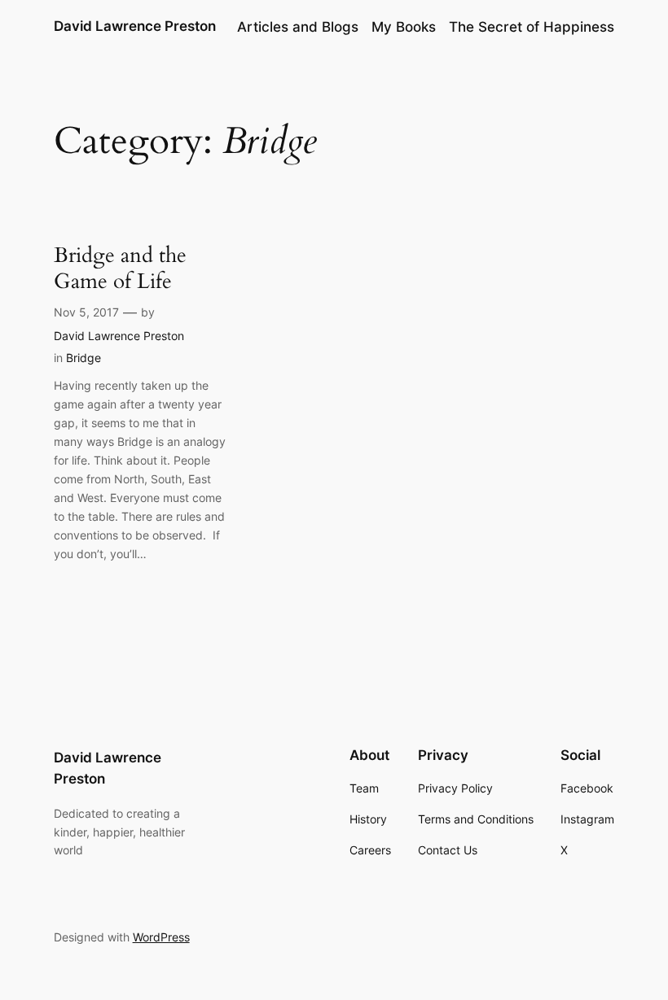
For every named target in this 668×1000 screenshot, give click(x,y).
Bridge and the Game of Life (120, 268)
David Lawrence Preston (135, 26)
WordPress (161, 937)
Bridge (83, 358)
